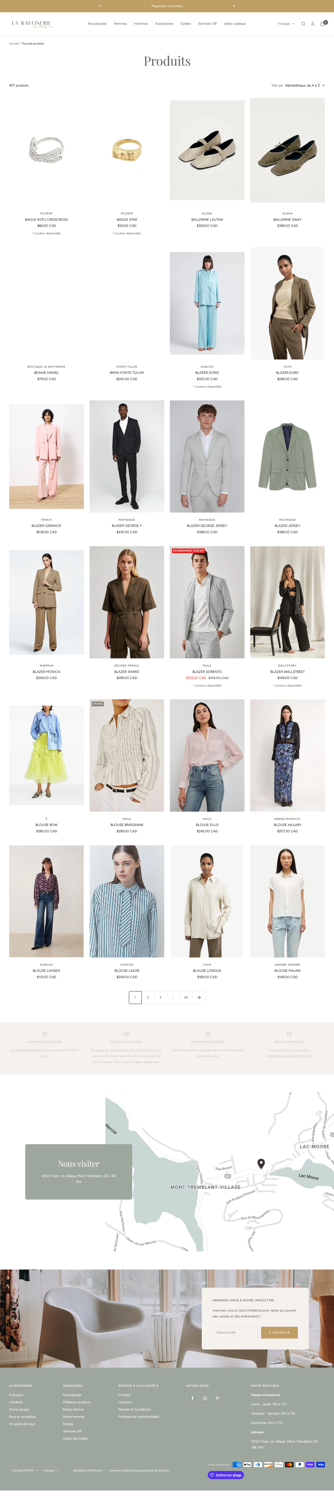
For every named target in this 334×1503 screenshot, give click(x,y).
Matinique (127, 519)
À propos (16, 1395)
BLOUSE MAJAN (287, 971)
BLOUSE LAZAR (127, 971)
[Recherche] (303, 24)
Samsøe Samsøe (287, 964)
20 (186, 997)
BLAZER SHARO (126, 672)
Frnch (46, 519)
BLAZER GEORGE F (127, 526)
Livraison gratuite (23, 1050)
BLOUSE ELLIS (207, 825)
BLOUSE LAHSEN (46, 971)
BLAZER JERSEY (287, 526)
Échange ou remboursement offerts (118, 1050)
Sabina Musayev (287, 819)
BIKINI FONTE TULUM (127, 373)
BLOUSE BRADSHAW (126, 825)
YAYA (287, 366)
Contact (124, 1395)
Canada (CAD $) (23, 1470)
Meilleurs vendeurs (77, 1402)
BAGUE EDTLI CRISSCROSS (46, 220)
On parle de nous (22, 1424)
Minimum (46, 665)
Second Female (126, 665)
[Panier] (322, 24)
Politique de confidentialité (138, 1417)
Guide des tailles (75, 1438)
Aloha (207, 213)
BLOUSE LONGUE (207, 971)
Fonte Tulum (126, 366)
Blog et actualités (22, 1417)
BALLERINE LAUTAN (207, 220)
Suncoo (207, 366)
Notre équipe (19, 1409)
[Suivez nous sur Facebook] (192, 1398)
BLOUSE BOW (46, 825)
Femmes (120, 24)
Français (284, 24)
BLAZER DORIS (207, 373)
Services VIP (207, 24)
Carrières (16, 1402)
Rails (207, 665)
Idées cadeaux (235, 24)
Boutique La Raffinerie (46, 366)
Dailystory (287, 665)
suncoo (46, 964)
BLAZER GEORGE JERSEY (207, 526)
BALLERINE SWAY (287, 220)
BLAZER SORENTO (207, 672)
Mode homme (73, 1417)
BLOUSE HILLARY (287, 825)
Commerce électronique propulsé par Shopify (139, 1470)
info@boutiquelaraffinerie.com (289, 1056)
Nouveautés (97, 24)
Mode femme (73, 1409)
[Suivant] (198, 997)
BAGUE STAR (127, 220)
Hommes (141, 24)
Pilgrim (46, 213)
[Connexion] (313, 24)
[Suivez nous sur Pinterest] (217, 1398)
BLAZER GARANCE (46, 526)
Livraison (125, 1402)
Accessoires (164, 24)
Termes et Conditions (134, 1409)
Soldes (186, 24)
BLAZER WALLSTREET (287, 672)
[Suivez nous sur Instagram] (205, 1398)
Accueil (14, 43)
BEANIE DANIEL (46, 373)
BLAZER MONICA (46, 672)
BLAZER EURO (287, 373)
